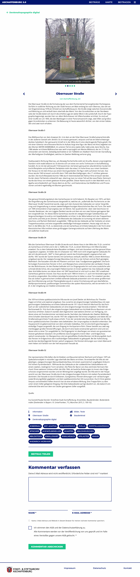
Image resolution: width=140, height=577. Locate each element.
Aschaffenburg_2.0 (71, 99)
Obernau (36, 426)
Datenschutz (99, 568)
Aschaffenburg (14, 2)
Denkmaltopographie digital (24, 12)
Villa (82, 426)
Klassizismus (68, 426)
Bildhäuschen (86, 431)
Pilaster (84, 436)
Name (32, 513)
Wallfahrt (52, 436)
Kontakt (128, 568)
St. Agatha (51, 426)
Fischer (35, 431)
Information (37, 412)
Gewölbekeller (52, 431)
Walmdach (69, 436)
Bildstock (36, 436)
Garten (70, 431)
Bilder (76, 412)
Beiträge (94, 2)
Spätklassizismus (99, 426)
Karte (109, 2)
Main (96, 436)
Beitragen (124, 2)
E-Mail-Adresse (82, 513)
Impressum (69, 568)
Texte (82, 412)
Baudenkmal (79, 415)
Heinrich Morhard (41, 441)
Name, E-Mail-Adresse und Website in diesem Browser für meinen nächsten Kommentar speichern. (68, 521)
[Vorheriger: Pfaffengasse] (24, 93)
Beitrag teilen (40, 454)
